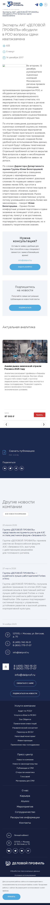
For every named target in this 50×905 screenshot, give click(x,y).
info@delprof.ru (25, 260)
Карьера (25, 796)
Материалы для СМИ (25, 781)
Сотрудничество (25, 812)
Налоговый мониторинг (25, 736)
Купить (39, 415)
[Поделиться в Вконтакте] (5, 468)
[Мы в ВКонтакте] (9, 850)
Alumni (25, 801)
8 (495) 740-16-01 (22, 642)
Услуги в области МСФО (25, 715)
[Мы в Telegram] (15, 850)
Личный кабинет (21, 835)
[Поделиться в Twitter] (10, 468)
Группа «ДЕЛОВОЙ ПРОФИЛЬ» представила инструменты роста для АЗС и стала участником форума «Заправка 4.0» (24, 532)
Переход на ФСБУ (25, 732)
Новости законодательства (25, 764)
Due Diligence (25, 719)
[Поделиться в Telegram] (16, 468)
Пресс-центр (25, 755)
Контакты (25, 823)
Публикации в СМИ (25, 768)
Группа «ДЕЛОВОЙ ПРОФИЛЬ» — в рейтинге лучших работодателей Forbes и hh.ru (24, 576)
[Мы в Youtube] (21, 850)
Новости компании (25, 760)
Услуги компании (25, 706)
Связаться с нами (25, 683)
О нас (25, 791)
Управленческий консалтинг (25, 728)
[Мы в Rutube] (28, 850)
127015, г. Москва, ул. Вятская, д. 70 (22, 843)
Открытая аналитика (25, 772)
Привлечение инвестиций (25, 724)
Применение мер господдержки (25, 745)
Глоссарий (25, 776)
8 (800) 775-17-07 (22, 645)
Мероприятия (25, 807)
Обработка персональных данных (25, 871)
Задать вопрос (25, 267)
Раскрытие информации (25, 818)
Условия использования (25, 875)
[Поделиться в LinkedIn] (21, 468)
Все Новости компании (15, 514)
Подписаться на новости (25, 693)
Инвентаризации (25, 740)
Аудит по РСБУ (25, 711)
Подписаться (25, 307)
